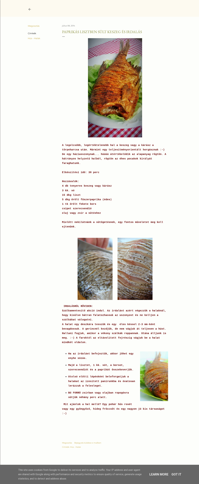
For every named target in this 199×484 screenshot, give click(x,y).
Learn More (158, 474)
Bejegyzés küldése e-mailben (87, 443)
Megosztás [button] (33, 26)
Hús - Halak (34, 38)
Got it (176, 474)
